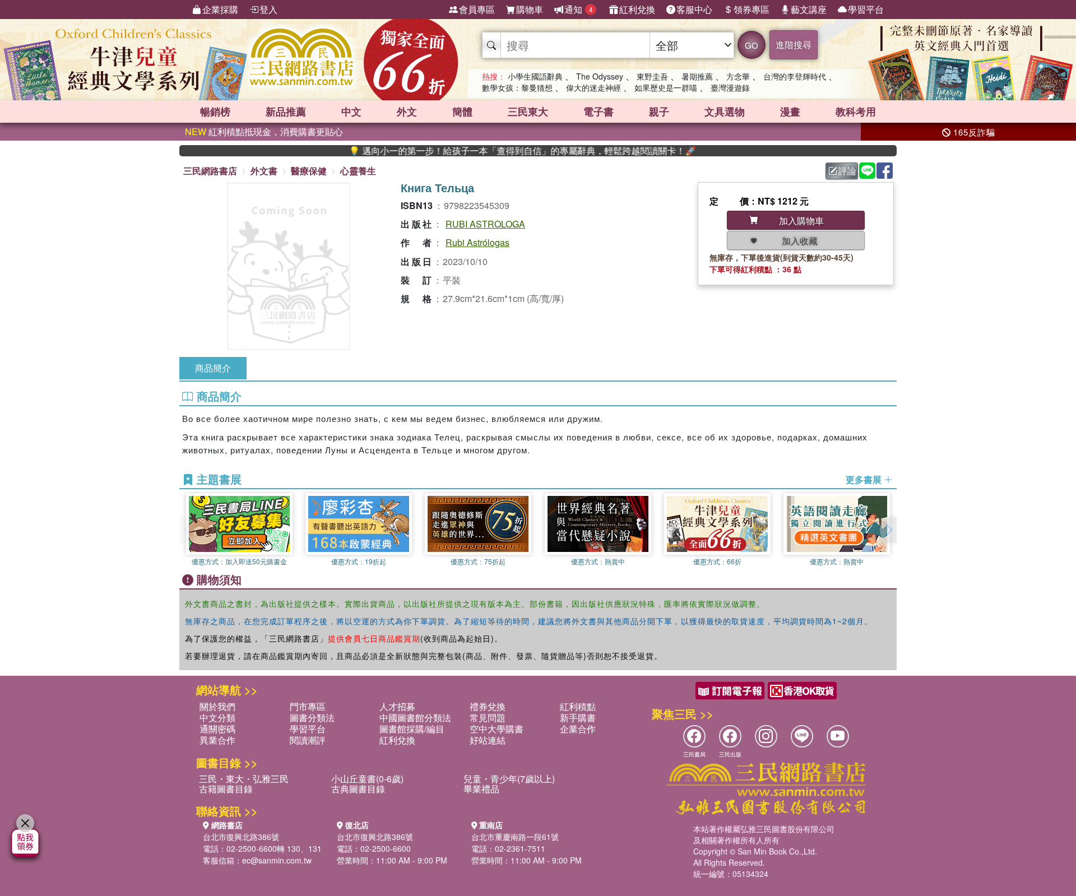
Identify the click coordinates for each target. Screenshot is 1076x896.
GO (751, 45)
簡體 (462, 111)
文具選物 (724, 111)
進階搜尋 (793, 44)
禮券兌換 (487, 706)
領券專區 (751, 9)
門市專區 (308, 706)
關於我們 (217, 706)
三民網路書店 (210, 170)
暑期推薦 (697, 76)
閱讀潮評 (308, 739)
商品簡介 (213, 367)
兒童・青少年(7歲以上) (509, 778)
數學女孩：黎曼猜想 (517, 87)
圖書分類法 (312, 717)
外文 (407, 111)
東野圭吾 (652, 76)
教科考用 (856, 111)
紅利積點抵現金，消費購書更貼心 (264, 131)
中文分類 (217, 717)
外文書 (264, 170)
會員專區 (477, 9)
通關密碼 (217, 728)
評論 (847, 170)
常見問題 (487, 717)
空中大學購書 (496, 728)
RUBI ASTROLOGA (485, 223)
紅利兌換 (637, 9)
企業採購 (220, 9)
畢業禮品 (481, 788)
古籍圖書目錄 (226, 788)
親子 (659, 111)
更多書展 (865, 479)
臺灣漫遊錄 (730, 87)
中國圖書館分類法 (415, 717)
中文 (351, 111)
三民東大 (528, 111)
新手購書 (578, 717)
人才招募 (397, 706)
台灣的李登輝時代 (794, 76)
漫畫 (790, 111)
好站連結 (487, 739)
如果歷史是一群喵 (665, 87)
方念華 (738, 76)
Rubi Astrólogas (477, 242)
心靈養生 (358, 170)
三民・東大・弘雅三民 (244, 778)
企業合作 (578, 728)
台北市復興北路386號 (241, 836)
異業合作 (217, 739)
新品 (286, 111)
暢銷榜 (215, 111)
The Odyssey (599, 76)
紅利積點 (578, 706)
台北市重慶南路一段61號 (515, 836)
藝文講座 (809, 9)
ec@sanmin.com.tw (277, 860)
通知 (578, 9)
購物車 (529, 9)
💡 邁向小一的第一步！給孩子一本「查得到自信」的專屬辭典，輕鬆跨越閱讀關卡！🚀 (493, 150)
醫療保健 (309, 170)
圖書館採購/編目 (411, 728)
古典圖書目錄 (358, 788)
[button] (888, 530)
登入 (268, 9)
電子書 (598, 111)
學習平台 (866, 9)
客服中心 (694, 9)
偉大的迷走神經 (593, 87)
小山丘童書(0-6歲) (367, 778)
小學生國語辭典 (535, 76)
